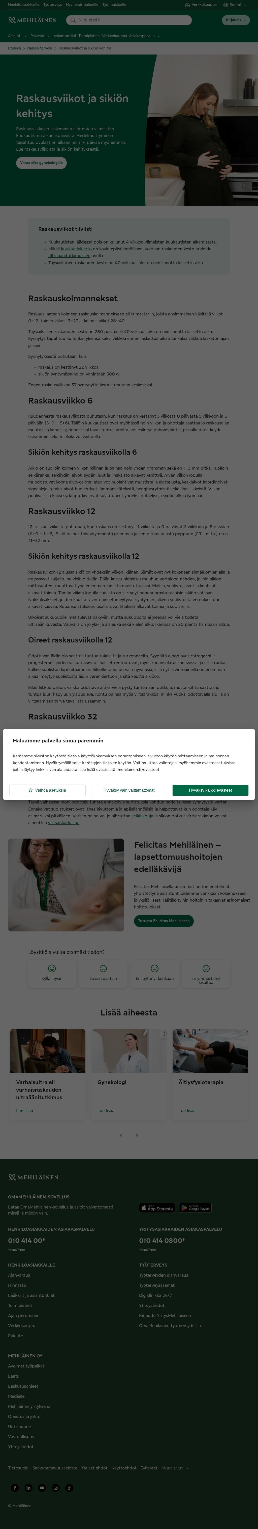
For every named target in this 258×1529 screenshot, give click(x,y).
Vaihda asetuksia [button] (50, 790)
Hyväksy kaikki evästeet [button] (210, 790)
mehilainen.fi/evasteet (138, 770)
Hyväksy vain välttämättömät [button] (129, 790)
